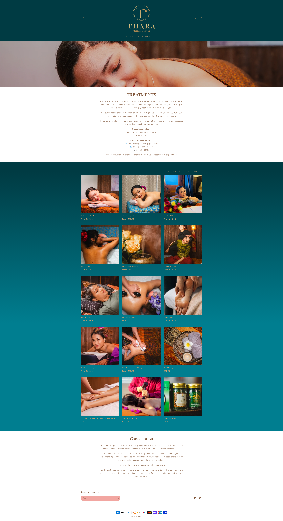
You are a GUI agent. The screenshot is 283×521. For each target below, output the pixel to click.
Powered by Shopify (146, 516)
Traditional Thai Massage (172, 266)
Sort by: (167, 171)
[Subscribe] (118, 498)
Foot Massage (168, 317)
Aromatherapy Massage (130, 266)
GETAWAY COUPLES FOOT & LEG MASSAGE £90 (98, 418)
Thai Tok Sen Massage (129, 418)
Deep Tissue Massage (88, 266)
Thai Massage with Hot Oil (131, 216)
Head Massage (85, 317)
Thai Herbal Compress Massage (132, 368)
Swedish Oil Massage (171, 216)
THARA (138, 516)
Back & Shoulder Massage (89, 216)
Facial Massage (169, 368)
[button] (83, 17)
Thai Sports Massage (87, 368)
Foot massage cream (170, 418)
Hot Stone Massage (128, 317)
